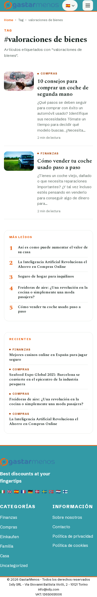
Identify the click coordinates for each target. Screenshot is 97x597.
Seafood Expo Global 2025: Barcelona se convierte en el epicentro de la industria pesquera (44, 379)
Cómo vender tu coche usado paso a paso (64, 164)
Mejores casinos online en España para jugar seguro (48, 357)
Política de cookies (70, 545)
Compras (49, 73)
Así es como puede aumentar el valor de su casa (53, 250)
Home (8, 20)
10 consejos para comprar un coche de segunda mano (63, 87)
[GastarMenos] (31, 5)
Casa (4, 555)
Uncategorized (14, 565)
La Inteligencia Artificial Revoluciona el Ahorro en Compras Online (52, 264)
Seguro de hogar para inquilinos (46, 276)
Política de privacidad (72, 536)
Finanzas (50, 153)
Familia (6, 546)
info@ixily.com (48, 589)
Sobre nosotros (67, 517)
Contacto (61, 526)
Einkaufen (9, 536)
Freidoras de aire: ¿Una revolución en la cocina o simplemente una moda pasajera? (53, 292)
